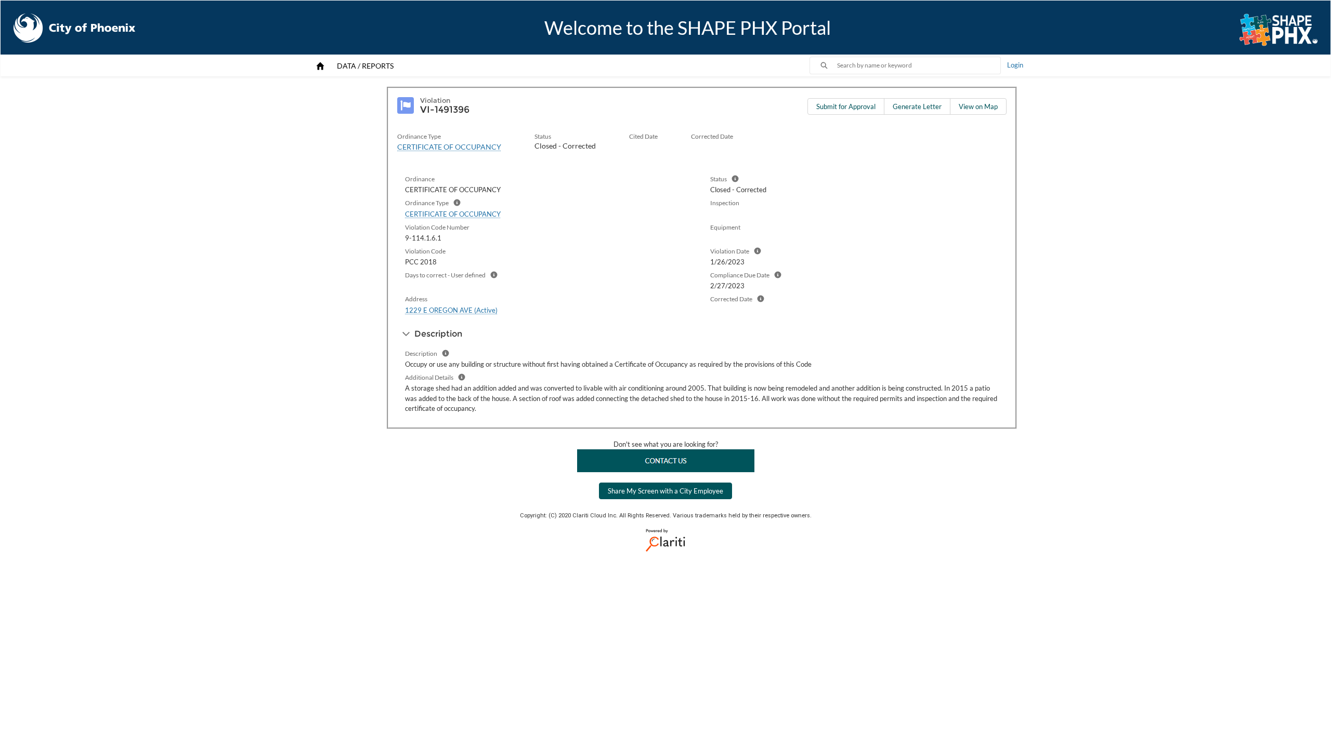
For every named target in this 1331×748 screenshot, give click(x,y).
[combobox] (918, 65)
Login (1015, 65)
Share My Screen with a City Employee (665, 491)
